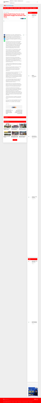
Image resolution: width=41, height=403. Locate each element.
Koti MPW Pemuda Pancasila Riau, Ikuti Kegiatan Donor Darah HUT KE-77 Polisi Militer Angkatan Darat (18, 111)
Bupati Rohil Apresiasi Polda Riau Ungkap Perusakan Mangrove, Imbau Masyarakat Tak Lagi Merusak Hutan (22, 136)
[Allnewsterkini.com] (8, 5)
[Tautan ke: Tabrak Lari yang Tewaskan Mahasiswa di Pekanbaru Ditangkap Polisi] (30, 226)
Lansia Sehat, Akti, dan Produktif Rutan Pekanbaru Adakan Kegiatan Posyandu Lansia (9, 111)
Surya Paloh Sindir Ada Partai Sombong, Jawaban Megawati (34, 261)
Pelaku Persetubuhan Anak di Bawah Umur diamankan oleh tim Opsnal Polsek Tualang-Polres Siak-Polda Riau (34, 76)
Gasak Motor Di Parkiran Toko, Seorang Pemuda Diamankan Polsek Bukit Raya (34, 15)
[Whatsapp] (25, 18)
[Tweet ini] (22, 18)
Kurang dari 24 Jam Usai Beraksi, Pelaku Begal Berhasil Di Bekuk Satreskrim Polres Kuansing (34, 136)
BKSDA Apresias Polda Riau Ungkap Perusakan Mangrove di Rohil (14, 136)
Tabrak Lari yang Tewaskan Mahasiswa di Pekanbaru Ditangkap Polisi (34, 197)
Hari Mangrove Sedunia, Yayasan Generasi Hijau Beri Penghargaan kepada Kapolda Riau (22, 129)
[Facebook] (12, 107)
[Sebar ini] (21, 18)
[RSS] (15, 107)
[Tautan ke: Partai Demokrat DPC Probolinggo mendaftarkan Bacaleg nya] (30, 351)
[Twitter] (14, 107)
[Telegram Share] (24, 18)
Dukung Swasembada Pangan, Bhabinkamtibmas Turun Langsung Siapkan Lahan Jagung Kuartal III (7, 136)
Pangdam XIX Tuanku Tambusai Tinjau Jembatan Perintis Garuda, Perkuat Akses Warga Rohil (7, 129)
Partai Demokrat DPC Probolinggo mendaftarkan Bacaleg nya (34, 322)
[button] (37, 2)
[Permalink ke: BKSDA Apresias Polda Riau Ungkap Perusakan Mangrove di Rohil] (15, 133)
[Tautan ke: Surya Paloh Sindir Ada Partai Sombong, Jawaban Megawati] (30, 290)
